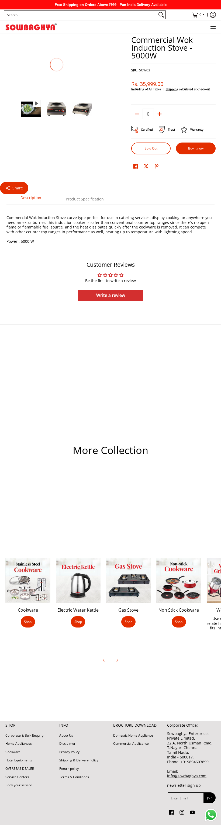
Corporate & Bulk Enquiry (24, 735)
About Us (66, 735)
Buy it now (195, 148)
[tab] (30, 199)
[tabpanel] (110, 224)
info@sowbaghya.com (186, 775)
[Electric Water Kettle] (78, 580)
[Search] (161, 15)
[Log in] (213, 14)
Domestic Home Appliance (133, 735)
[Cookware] (27, 580)
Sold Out (151, 148)
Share (17, 187)
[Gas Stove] (128, 580)
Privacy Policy (69, 752)
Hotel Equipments (18, 760)
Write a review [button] (110, 295)
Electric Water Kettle (78, 610)
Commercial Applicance (131, 743)
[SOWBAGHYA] (31, 26)
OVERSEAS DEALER (19, 768)
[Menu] (213, 26)
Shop (28, 621)
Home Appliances (18, 743)
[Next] (104, 65)
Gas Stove (128, 610)
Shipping (172, 89)
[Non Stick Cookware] (178, 580)
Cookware (28, 610)
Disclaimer (67, 743)
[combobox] (80, 15)
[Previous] (9, 65)
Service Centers (17, 777)
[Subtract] (137, 114)
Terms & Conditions (74, 777)
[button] (135, 166)
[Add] (159, 114)
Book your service (18, 785)
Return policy (69, 768)
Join (209, 798)
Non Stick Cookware (178, 610)
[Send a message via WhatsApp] (210, 814)
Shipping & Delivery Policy (78, 760)
